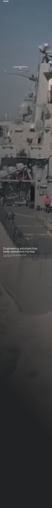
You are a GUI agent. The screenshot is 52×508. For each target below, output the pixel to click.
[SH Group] (5, 1)
